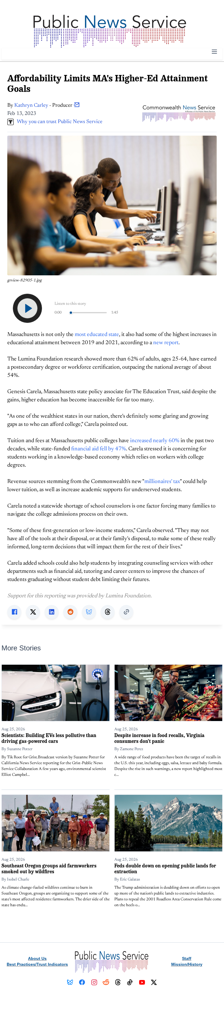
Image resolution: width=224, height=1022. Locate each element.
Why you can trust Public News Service (58, 122)
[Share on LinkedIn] (52, 612)
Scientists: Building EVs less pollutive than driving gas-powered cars (48, 738)
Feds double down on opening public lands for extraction (165, 868)
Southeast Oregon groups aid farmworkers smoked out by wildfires (49, 868)
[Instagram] (94, 982)
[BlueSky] (70, 982)
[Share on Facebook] (14, 612)
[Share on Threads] (108, 612)
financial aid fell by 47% (98, 449)
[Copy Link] (126, 612)
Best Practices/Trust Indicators (37, 964)
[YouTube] (142, 982)
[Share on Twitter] (33, 612)
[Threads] (118, 982)
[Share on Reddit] (70, 612)
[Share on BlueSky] (89, 612)
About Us (37, 958)
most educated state (97, 334)
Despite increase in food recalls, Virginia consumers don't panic (159, 738)
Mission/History (186, 964)
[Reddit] (106, 982)
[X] (154, 982)
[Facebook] (82, 982)
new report (165, 343)
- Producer (44, 105)
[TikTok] (130, 982)
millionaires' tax (162, 481)
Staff (186, 958)
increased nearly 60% (154, 441)
